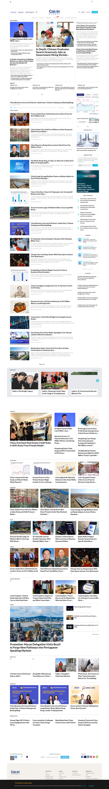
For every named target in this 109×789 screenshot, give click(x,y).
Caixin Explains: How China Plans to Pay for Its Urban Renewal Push (88, 88)
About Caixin (61, 773)
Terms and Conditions (76, 774)
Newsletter (20, 12)
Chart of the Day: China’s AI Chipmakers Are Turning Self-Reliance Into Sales (52, 193)
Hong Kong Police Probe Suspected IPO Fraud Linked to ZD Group (64, 450)
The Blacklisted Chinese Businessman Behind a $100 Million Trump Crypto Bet (88, 453)
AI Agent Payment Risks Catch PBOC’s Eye (21, 40)
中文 (79, 12)
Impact (61, 17)
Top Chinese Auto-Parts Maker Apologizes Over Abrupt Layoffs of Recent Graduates (51, 334)
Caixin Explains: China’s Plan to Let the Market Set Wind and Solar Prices (65, 598)
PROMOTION (13, 716)
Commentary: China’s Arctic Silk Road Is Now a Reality (90, 248)
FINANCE (12, 411)
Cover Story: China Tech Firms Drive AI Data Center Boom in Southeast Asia (88, 200)
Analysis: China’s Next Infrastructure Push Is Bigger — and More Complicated (88, 214)
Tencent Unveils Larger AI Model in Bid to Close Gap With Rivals (52, 209)
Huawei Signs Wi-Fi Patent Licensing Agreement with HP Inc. (20, 722)
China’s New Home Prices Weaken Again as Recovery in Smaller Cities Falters (21, 76)
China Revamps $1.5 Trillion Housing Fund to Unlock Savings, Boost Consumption (21, 79)
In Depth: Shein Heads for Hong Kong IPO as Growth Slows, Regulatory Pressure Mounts (87, 278)
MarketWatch (88, 776)
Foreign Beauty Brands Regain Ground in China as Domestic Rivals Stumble (49, 271)
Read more (42, 364)
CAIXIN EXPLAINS (15, 579)
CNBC (87, 774)
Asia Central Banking (71, 17)
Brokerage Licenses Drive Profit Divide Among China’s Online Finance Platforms (88, 431)
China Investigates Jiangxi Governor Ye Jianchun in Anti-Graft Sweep (52, 287)
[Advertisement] (54, 403)
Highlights (48, 17)
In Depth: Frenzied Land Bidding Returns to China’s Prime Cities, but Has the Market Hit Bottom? (21, 62)
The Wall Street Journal (90, 773)
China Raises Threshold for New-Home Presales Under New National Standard (86, 27)
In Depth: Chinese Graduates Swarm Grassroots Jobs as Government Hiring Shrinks (52, 52)
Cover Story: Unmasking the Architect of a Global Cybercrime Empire (43, 88)
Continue (91, 785)
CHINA (12, 546)
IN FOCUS (12, 370)
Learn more (83, 785)
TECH (11, 519)
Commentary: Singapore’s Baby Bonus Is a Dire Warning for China (90, 264)
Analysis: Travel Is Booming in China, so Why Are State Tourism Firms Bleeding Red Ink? (65, 89)
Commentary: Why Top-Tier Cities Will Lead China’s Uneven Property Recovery (87, 45)
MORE (71, 107)
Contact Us (61, 778)
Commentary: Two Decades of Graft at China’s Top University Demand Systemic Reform (90, 256)
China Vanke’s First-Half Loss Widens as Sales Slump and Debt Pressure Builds (51, 130)
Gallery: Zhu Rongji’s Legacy (22, 391)
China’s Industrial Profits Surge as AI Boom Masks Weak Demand (19, 479)
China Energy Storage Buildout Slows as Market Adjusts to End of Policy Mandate (52, 177)
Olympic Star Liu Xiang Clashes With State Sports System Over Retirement (52, 255)
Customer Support (62, 776)
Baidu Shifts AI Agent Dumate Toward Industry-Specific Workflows (87, 539)
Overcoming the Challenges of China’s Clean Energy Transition (43, 722)
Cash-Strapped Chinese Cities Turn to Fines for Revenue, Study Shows (89, 228)
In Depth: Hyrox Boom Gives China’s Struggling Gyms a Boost (19, 88)
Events (55, 17)
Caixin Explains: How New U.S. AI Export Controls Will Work (88, 598)
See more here (95, 370)
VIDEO (12, 604)
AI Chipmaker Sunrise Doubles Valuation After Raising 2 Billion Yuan (51, 240)
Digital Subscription (49, 776)
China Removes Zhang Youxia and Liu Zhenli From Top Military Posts (50, 146)
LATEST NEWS (14, 110)
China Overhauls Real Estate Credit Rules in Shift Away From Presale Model (87, 42)
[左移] (11, 380)
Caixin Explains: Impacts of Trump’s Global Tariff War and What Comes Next (42, 598)
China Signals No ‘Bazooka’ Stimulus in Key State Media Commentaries (87, 207)
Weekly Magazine (30, 12)
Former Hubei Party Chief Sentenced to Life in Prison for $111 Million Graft (51, 115)
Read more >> (81, 162)
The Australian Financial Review (92, 778)
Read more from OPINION (88, 269)
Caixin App (13, 12)
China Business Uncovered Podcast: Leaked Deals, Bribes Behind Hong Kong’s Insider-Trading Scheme (53, 708)
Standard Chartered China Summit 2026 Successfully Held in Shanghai (88, 722)
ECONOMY (13, 460)
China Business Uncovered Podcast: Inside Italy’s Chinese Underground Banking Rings (41, 103)
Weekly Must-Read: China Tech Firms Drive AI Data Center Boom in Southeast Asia (50, 349)
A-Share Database (94, 113)
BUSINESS (13, 487)
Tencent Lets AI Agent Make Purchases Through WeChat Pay (20, 53)
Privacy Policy (75, 773)
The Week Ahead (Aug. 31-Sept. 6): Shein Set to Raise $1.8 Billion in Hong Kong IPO (52, 162)
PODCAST (13, 684)
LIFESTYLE (13, 657)
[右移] (97, 380)
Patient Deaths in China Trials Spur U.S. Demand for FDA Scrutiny (88, 221)
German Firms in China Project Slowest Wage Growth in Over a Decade (42, 479)
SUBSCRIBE (95, 12)
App (46, 773)
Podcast (41, 17)
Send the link (65, 757)
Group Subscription (49, 778)
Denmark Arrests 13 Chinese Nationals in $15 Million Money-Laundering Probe (50, 302)
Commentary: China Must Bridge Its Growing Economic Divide (51, 318)
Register (88, 12)
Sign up (95, 165)
